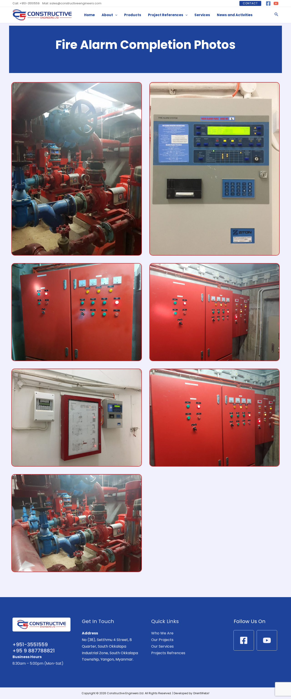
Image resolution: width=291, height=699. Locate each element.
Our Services (162, 646)
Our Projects (162, 639)
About (107, 15)
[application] (115, 15)
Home (89, 15)
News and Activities (235, 15)
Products (132, 15)
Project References (165, 15)
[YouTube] (275, 3)
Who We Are (162, 633)
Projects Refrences (168, 653)
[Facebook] (268, 3)
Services (202, 15)
